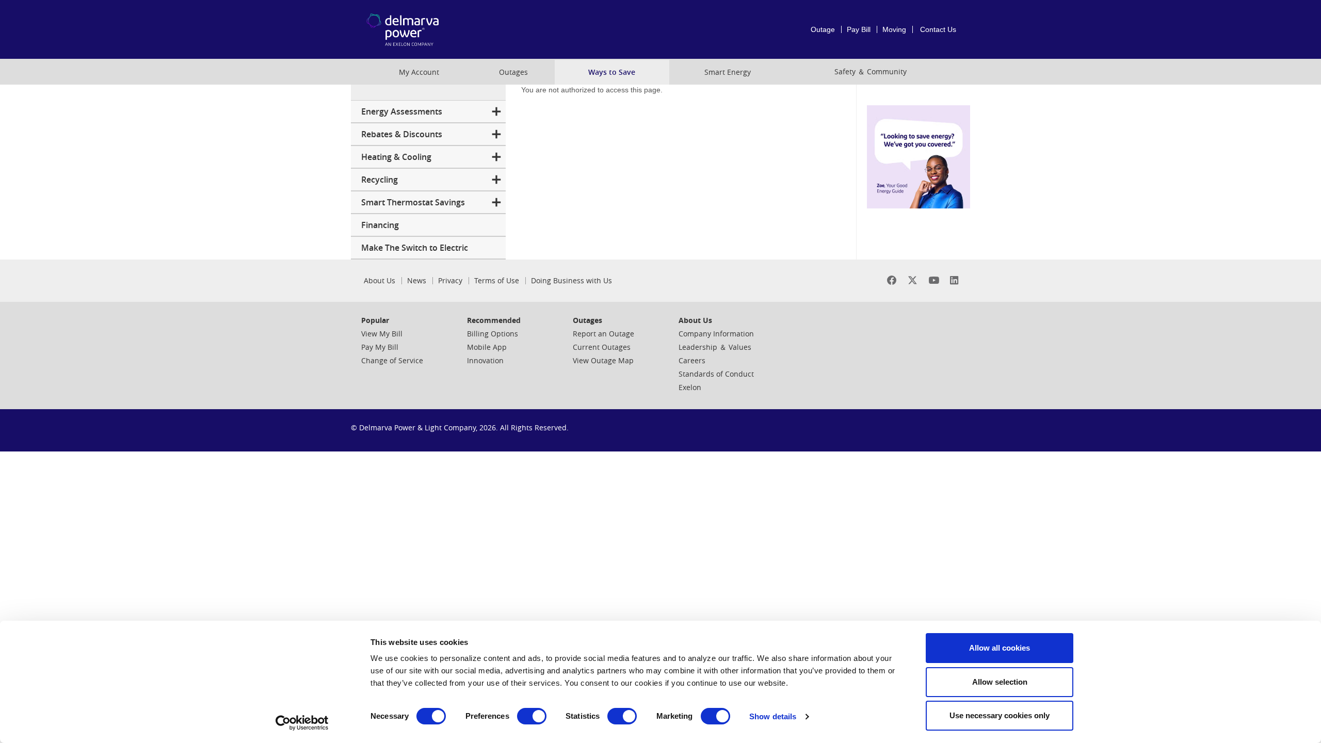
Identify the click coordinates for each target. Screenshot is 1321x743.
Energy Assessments (401, 111)
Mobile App (487, 347)
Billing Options (492, 333)
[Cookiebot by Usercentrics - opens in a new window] (302, 723)
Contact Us (938, 29)
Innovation (485, 360)
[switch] (531, 716)
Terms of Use (496, 280)
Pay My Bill (379, 347)
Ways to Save (611, 72)
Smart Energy (727, 72)
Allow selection (999, 681)
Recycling (379, 179)
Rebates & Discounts (401, 134)
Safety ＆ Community (870, 71)
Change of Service (392, 360)
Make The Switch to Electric (414, 247)
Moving (894, 29)
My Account (419, 72)
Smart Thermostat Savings (413, 202)
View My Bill (381, 333)
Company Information (716, 333)
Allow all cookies (999, 647)
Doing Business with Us (571, 280)
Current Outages (602, 347)
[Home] (420, 29)
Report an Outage (603, 333)
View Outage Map (603, 360)
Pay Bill (859, 29)
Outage (823, 29)
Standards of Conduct (716, 374)
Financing (380, 225)
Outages (513, 72)
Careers (692, 360)
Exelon (690, 387)
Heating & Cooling (396, 157)
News (416, 280)
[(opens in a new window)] (892, 280)
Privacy (450, 280)
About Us (379, 280)
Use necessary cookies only (999, 715)
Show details (772, 716)
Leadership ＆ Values (715, 347)
